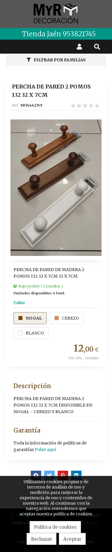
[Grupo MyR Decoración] (56, 14)
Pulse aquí (45, 449)
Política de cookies (55, 527)
